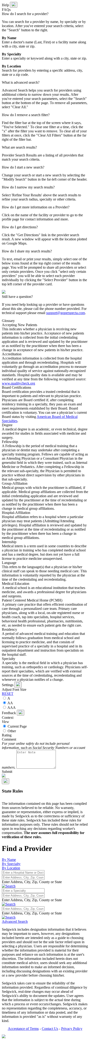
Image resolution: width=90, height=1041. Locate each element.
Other (11, 731)
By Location (11, 868)
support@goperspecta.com (65, 313)
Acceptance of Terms (23, 1029)
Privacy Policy (71, 1029)
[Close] (18, 685)
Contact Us (50, 1029)
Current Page (17, 726)
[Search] (8, 904)
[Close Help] (13, 5)
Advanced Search (15, 921)
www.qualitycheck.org (18, 383)
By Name (9, 860)
